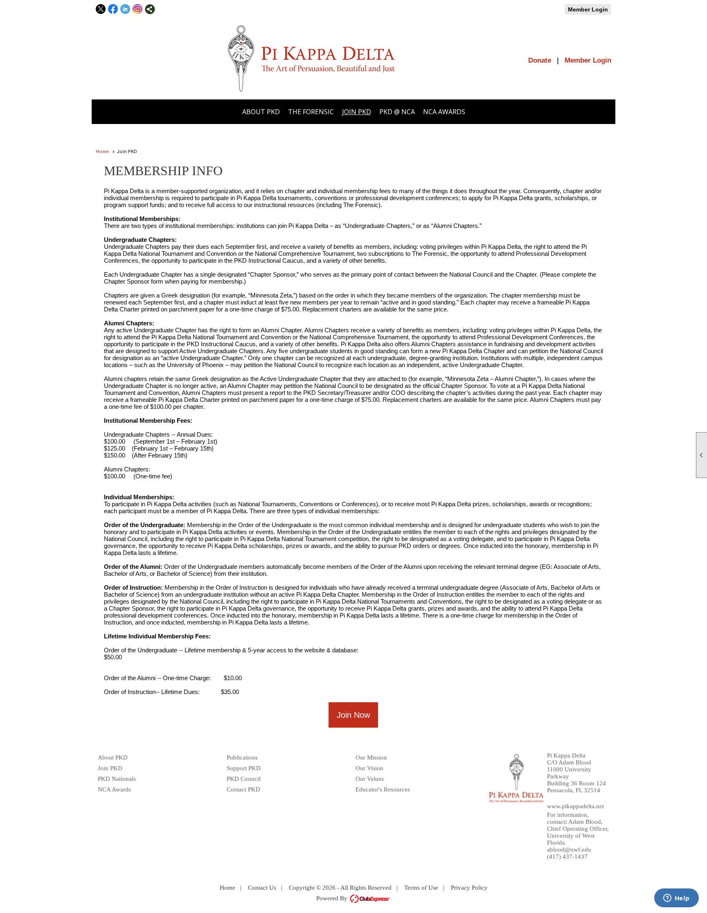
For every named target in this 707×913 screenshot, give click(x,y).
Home (102, 151)
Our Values (370, 778)
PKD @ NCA (397, 111)
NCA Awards (444, 111)
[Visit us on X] (101, 9)
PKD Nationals (117, 778)
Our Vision (369, 768)
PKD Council (244, 778)
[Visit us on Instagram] (138, 9)
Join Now (353, 714)
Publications (242, 757)
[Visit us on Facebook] (113, 9)
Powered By (332, 898)
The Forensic (311, 111)
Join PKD (356, 111)
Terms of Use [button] (421, 887)
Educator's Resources (383, 789)
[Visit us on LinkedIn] (125, 9)
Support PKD (244, 768)
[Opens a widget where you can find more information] (676, 898)
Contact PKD (243, 789)
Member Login (588, 9)
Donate (539, 60)
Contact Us (262, 887)
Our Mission (371, 757)
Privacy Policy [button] (469, 887)
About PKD (261, 111)
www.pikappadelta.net (575, 806)
